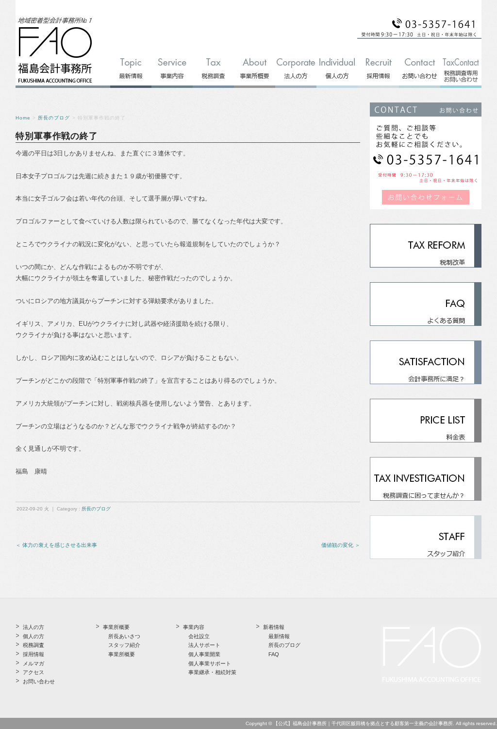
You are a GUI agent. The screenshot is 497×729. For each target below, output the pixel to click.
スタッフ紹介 (124, 645)
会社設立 (199, 636)
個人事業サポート (209, 663)
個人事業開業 (204, 654)
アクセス (33, 672)
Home (23, 117)
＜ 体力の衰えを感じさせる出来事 (56, 545)
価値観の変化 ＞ (340, 545)
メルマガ (33, 663)
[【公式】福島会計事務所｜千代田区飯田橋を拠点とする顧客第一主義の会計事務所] (55, 83)
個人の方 (33, 636)
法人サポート (204, 645)
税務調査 (33, 645)
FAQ (273, 654)
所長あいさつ (124, 636)
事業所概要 (121, 654)
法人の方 (33, 627)
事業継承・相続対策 (212, 672)
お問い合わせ (39, 681)
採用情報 (33, 654)
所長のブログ (54, 117)
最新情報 (279, 636)
